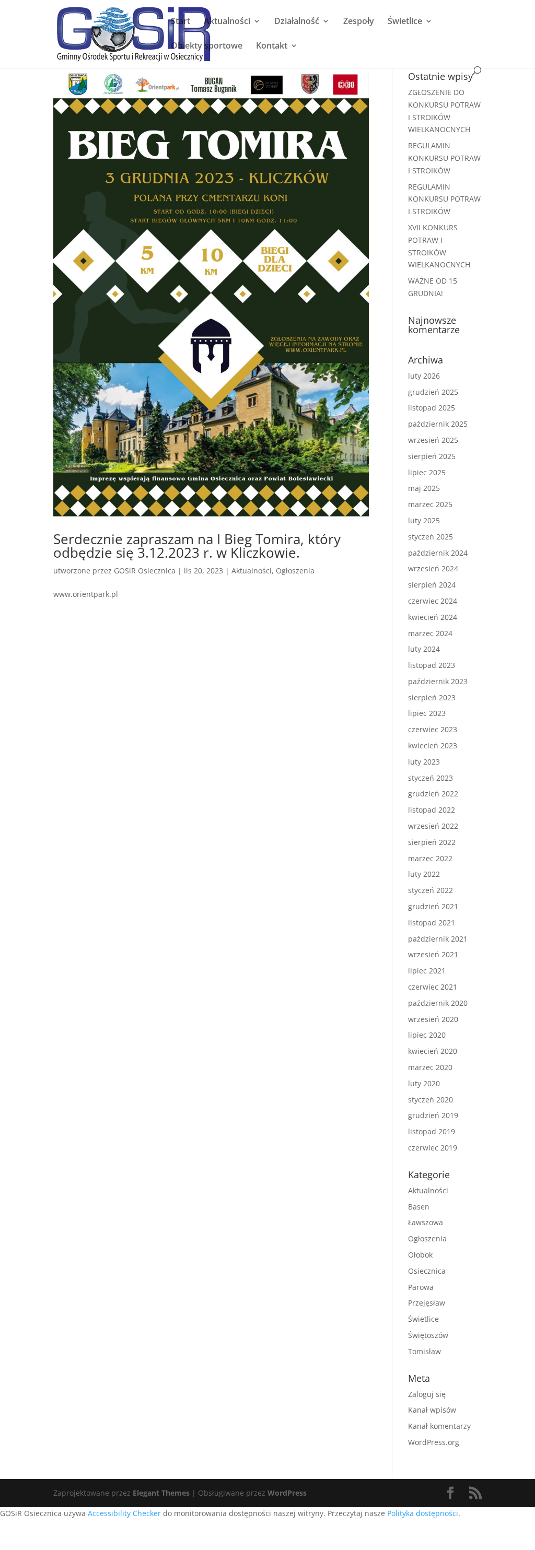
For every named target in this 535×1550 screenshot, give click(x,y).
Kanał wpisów (432, 1410)
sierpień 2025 (432, 456)
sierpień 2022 (432, 842)
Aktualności (227, 22)
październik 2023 (438, 681)
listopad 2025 (431, 408)
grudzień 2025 (433, 392)
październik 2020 (438, 1003)
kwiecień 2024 (432, 617)
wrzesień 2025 (433, 440)
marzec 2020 (430, 1067)
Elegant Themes (161, 1493)
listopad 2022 (431, 810)
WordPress (287, 1493)
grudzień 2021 (433, 906)
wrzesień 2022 (433, 826)
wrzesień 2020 (433, 1019)
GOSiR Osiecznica (145, 571)
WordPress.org (433, 1442)
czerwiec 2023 (432, 729)
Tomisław (424, 1351)
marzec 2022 (430, 858)
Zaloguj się (427, 1394)
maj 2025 (424, 488)
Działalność (296, 22)
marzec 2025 (430, 504)
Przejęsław (426, 1303)
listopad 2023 (431, 665)
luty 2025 (424, 520)
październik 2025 (438, 424)
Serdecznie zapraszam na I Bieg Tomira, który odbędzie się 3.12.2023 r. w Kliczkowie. (197, 546)
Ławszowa (425, 1222)
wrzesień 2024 (433, 568)
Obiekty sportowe (206, 46)
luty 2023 (424, 762)
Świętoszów (428, 1335)
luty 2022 (424, 874)
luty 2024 (424, 649)
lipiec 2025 (427, 472)
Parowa (421, 1287)
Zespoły (358, 22)
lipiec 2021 (427, 971)
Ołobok (420, 1255)
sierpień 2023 (432, 697)
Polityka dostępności (422, 1513)
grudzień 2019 (433, 1115)
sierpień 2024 (432, 585)
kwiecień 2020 (432, 1051)
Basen (418, 1207)
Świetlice (405, 22)
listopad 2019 (431, 1131)
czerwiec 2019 (432, 1148)
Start (180, 22)
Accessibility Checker (124, 1513)
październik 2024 (438, 553)
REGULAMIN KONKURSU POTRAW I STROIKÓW (444, 157)
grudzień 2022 (433, 794)
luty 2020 (424, 1083)
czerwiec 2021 (432, 987)
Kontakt (271, 46)
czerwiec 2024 (432, 601)
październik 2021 (438, 939)
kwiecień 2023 (432, 745)
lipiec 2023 (427, 713)
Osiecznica (427, 1271)
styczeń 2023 (430, 778)
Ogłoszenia (295, 571)
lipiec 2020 (427, 1035)
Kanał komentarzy (439, 1426)
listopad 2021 (431, 922)
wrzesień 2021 (433, 954)
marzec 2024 (430, 633)
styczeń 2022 (430, 890)
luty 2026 (424, 376)
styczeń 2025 (430, 537)
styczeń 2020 (430, 1100)
